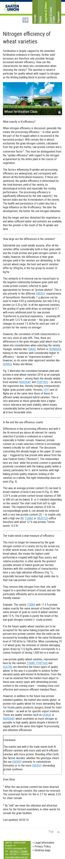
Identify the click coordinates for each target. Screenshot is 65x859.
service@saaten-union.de (16, 857)
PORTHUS (42, 382)
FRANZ (32, 349)
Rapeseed (58, 17)
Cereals (35, 18)
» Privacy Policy (41, 846)
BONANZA (55, 349)
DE (25, 20)
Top (50, 831)
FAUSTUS (42, 518)
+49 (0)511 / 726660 (18, 851)
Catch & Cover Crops (52, 15)
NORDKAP (25, 382)
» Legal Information (43, 842)
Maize (40, 19)
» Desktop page (41, 850)
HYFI (46, 389)
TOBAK (29, 518)
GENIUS (7, 364)
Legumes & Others (45, 12)
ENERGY (41, 293)
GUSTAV (7, 667)
